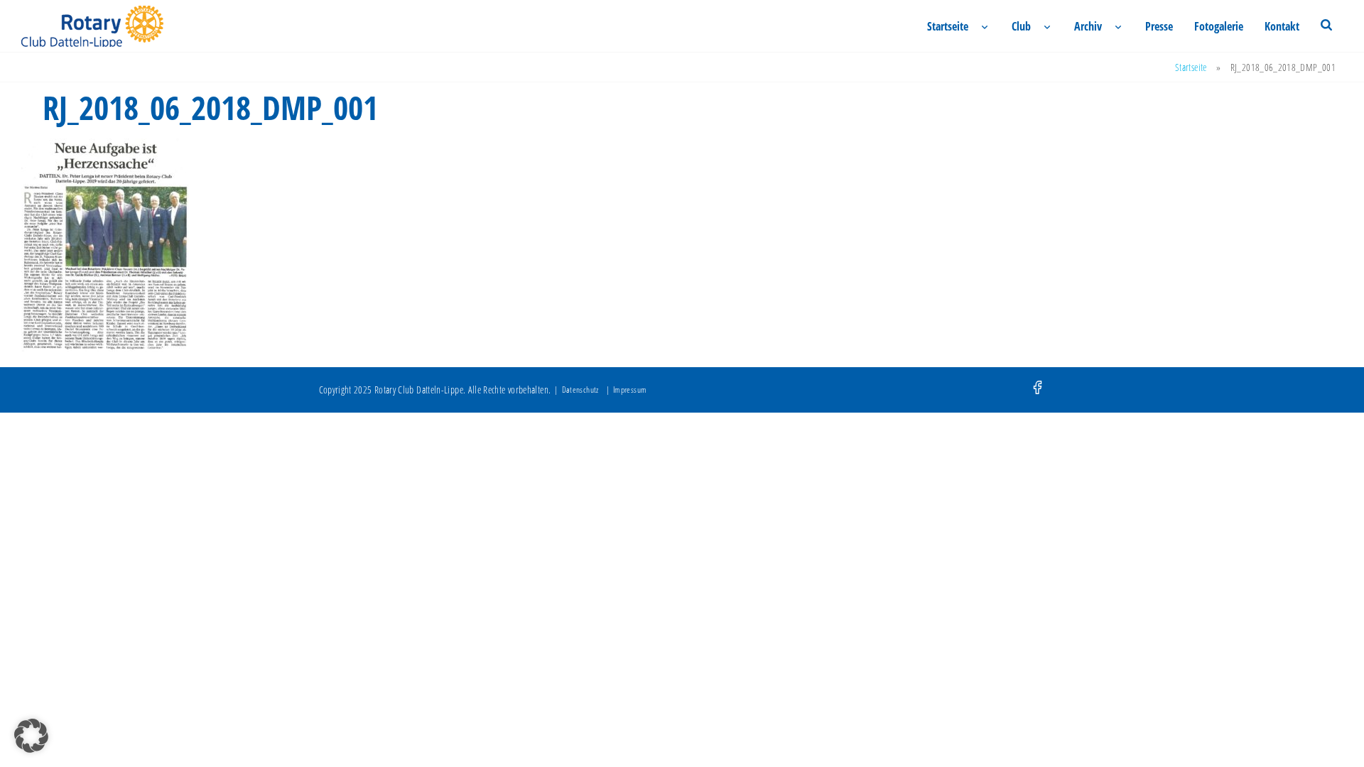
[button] (31, 736)
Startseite (947, 26)
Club (1021, 26)
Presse (1159, 26)
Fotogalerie (1218, 26)
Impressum (629, 390)
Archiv (1088, 26)
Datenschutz (580, 390)
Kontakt (1282, 26)
